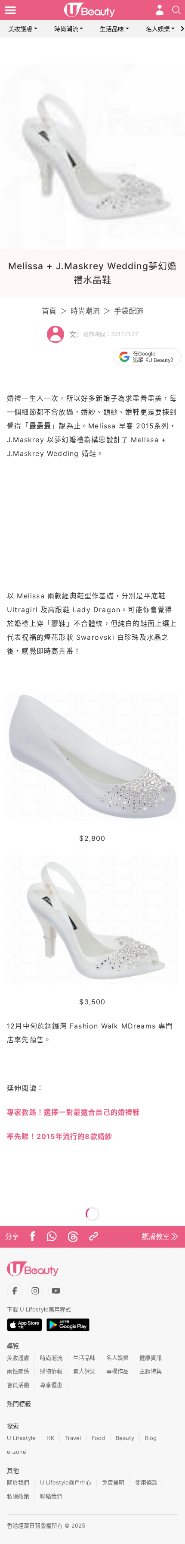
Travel (73, 1437)
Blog (151, 1437)
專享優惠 (51, 1384)
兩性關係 (18, 1371)
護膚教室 (156, 1236)
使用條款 (146, 1482)
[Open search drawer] (176, 10)
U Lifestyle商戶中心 (65, 1482)
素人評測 (84, 1371)
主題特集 (150, 1371)
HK (50, 1437)
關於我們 (18, 1482)
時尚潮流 (66, 28)
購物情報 (51, 1371)
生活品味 (112, 28)
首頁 (49, 311)
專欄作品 (117, 1371)
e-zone (16, 1451)
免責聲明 (113, 1482)
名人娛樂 (158, 28)
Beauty (125, 1437)
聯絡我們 (51, 1496)
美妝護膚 (20, 28)
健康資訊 (150, 1357)
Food (98, 1437)
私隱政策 (18, 1496)
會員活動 (18, 1384)
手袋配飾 (128, 311)
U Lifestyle (21, 1437)
